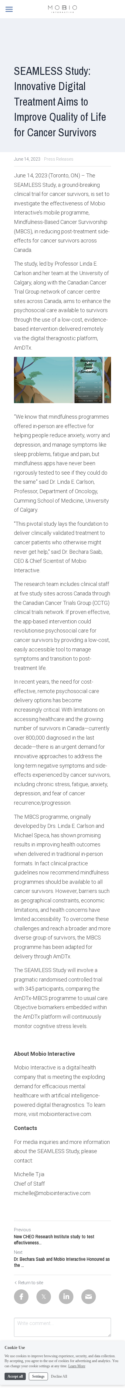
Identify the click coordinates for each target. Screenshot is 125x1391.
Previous (22, 1229)
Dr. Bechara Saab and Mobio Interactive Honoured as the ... (62, 1262)
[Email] (88, 1296)
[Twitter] (43, 1296)
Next (18, 1252)
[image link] (62, 8)
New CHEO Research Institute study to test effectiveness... (54, 1239)
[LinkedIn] (66, 1296)
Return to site (30, 1282)
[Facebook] (21, 1296)
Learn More (76, 1366)
